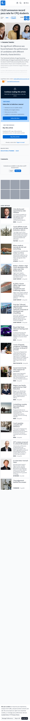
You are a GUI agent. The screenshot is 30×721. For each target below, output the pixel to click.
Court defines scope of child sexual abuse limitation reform (20, 228)
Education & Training (7, 151)
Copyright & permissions (13, 81)
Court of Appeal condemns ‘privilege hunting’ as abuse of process (20, 347)
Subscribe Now (15, 118)
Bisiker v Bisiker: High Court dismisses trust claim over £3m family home (20, 268)
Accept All (24, 718)
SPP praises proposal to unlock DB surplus (20, 443)
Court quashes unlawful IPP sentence (18, 425)
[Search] (20, 3)
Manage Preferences (7, 718)
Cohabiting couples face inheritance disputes (20, 406)
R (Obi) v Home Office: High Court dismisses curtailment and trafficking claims (19, 287)
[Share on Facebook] (25, 19)
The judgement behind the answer (19, 481)
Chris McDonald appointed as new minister (19, 211)
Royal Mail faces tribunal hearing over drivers (20, 329)
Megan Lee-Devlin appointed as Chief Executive (19, 387)
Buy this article (15, 137)
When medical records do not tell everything (19, 247)
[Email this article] (28, 19)
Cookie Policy (5, 715)
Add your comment (13, 18)
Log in (11, 171)
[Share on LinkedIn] (25, 17)
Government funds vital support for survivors (19, 370)
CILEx (17, 151)
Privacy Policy (15, 715)
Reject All (17, 718)
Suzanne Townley (8, 42)
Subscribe (17, 171)
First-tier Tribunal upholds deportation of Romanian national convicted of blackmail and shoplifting (20, 308)
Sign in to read (20, 142)
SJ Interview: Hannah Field (20, 462)
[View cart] (17, 3)
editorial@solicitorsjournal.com (21, 79)
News (7, 18)
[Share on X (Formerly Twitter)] (28, 17)
